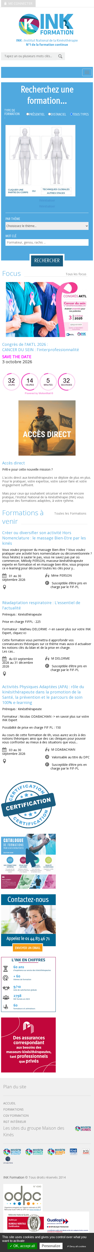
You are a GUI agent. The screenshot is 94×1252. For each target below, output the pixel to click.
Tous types (81, 114)
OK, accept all (23, 1246)
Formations (13, 1109)
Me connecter (19, 3)
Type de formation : (12, 114)
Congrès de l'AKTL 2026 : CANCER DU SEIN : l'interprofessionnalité (40, 347)
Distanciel (58, 114)
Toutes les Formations (70, 513)
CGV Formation (16, 1115)
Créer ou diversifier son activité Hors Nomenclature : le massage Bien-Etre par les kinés (44, 538)
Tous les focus (76, 274)
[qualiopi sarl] (46, 1222)
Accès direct (13, 463)
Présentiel (37, 114)
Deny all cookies (77, 1246)
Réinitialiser (47, 200)
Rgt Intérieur (14, 1122)
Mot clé (10, 236)
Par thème (12, 219)
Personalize (51, 1246)
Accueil (9, 1103)
